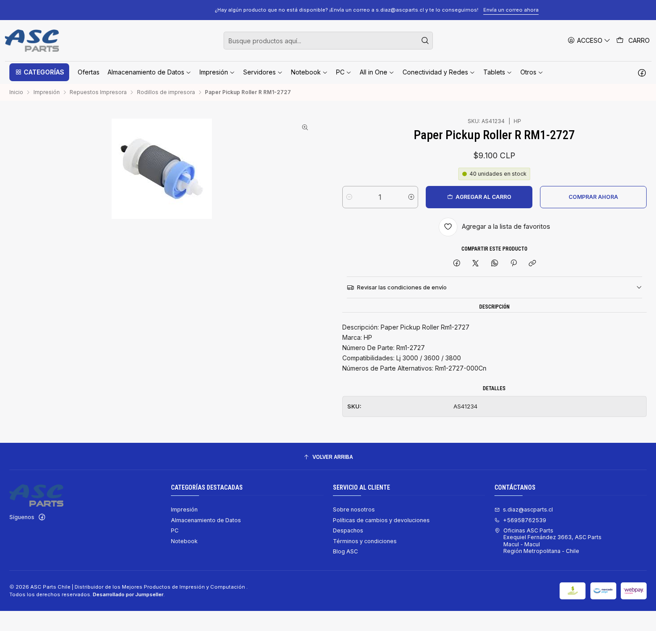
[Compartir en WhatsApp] (495, 264)
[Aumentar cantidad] (411, 197)
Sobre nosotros (354, 509)
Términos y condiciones (365, 541)
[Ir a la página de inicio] (32, 40)
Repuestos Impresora (98, 92)
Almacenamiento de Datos (206, 520)
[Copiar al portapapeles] (532, 264)
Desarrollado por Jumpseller (128, 594)
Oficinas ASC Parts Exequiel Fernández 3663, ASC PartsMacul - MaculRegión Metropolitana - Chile (552, 540)
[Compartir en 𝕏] (475, 264)
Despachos (348, 530)
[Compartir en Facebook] (456, 264)
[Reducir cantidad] (349, 197)
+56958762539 (524, 520)
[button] (39, 72)
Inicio (16, 92)
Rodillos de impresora (166, 92)
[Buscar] (425, 40)
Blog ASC (345, 551)
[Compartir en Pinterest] (513, 264)
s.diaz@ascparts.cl (528, 509)
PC (175, 530)
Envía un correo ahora (462, 10)
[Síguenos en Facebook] (642, 72)
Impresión (46, 92)
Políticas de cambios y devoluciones (381, 520)
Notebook (184, 541)
